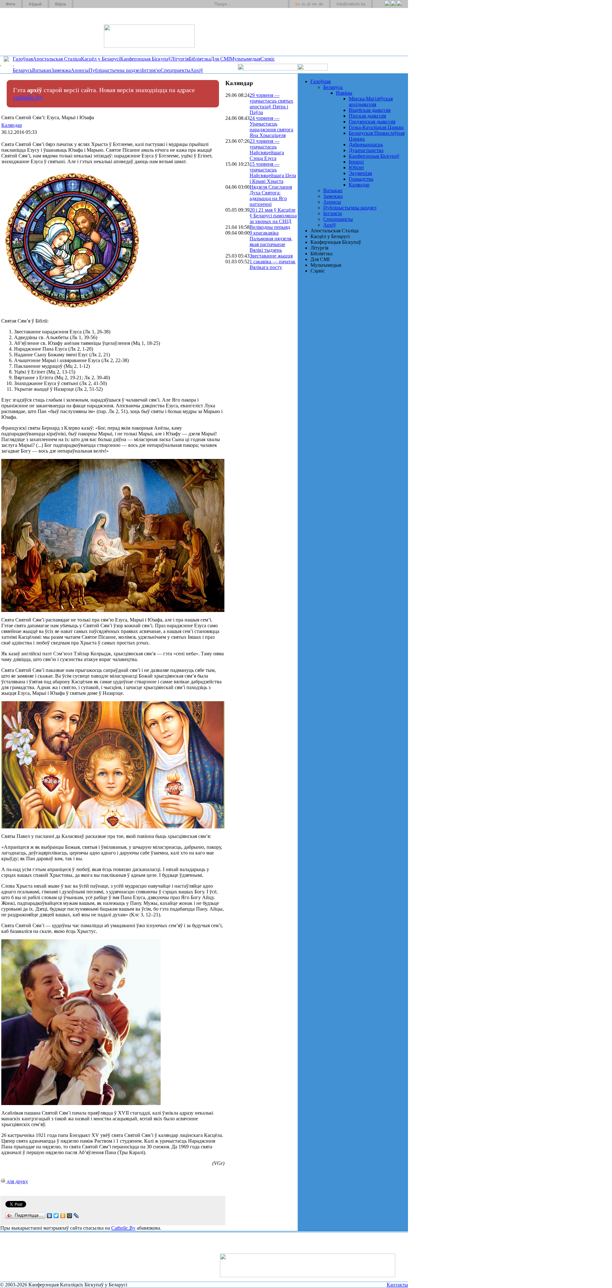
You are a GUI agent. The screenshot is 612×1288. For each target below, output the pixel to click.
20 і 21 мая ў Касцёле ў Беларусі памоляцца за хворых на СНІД (273, 215)
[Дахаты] (80, 4)
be (297, 4)
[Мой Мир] (69, 1216)
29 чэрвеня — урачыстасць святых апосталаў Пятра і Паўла (271, 103)
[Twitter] (393, 6)
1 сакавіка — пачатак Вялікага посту (272, 264)
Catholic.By (123, 1228)
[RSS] (387, 6)
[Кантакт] (88, 4)
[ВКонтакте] (49, 1216)
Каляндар (11, 125)
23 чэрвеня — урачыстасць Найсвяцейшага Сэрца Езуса (267, 149)
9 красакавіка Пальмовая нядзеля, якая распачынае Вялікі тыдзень (271, 241)
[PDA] (381, 6)
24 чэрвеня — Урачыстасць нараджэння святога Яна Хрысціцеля (271, 126)
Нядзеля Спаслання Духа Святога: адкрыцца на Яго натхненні (271, 195)
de (321, 4)
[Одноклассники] (63, 1216)
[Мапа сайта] (96, 4)
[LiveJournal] (76, 1216)
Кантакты (397, 1284)
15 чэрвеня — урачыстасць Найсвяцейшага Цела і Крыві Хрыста (273, 172)
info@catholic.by (351, 4)
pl (308, 4)
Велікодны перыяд (270, 227)
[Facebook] (399, 6)
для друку (16, 1181)
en (314, 4)
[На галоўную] (24, 31)
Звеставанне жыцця (271, 255)
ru (303, 4)
